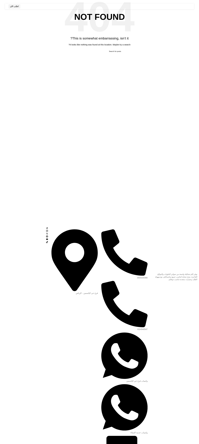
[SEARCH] (79, 51)
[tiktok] (25, 241)
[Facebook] (25, 228)
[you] (25, 239)
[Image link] (174, 250)
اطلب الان (14, 6)
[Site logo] (173, 6)
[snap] (25, 236)
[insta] (25, 230)
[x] (25, 233)
